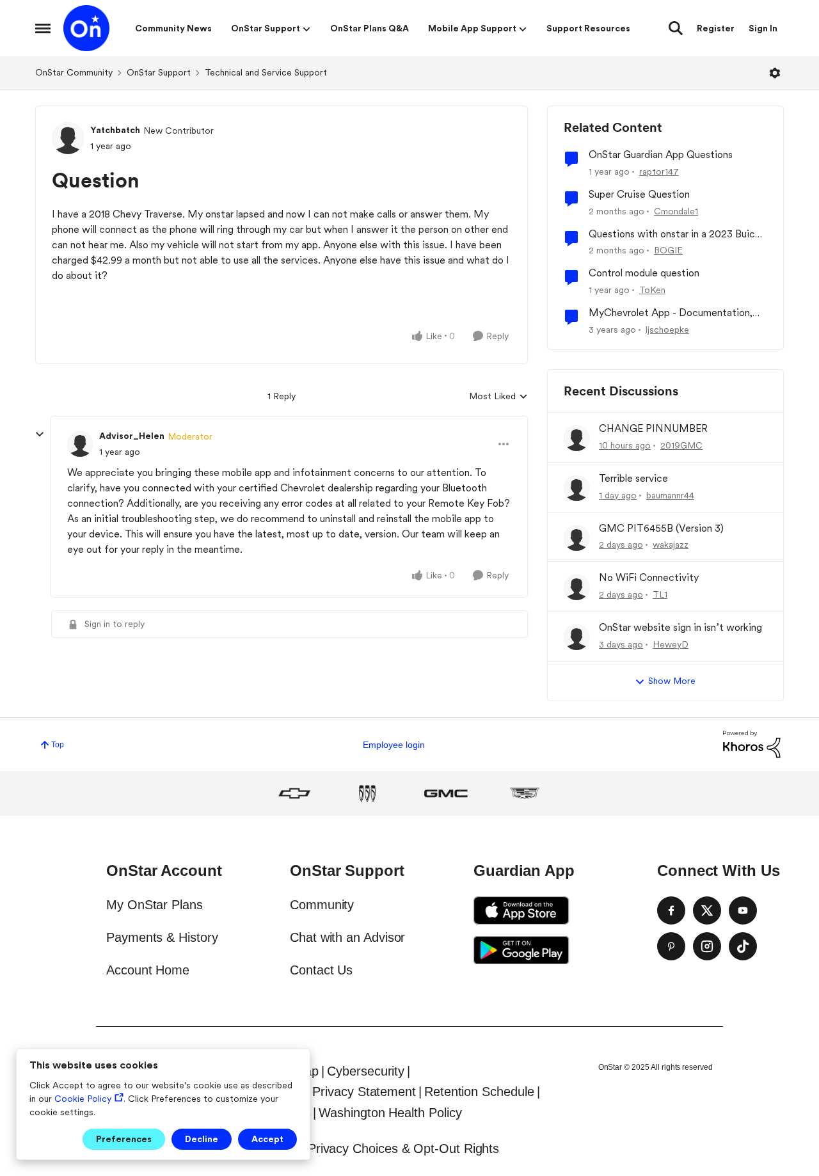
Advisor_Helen (131, 436)
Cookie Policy (82, 1098)
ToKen (652, 290)
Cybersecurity (365, 1071)
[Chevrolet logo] (294, 793)
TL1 (660, 594)
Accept (267, 1139)
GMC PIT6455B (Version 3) (661, 528)
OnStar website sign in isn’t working (680, 627)
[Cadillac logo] (524, 793)
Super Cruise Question (639, 194)
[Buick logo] (367, 793)
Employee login (394, 745)
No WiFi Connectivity (649, 577)
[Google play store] (521, 950)
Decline (201, 1139)
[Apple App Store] (521, 910)
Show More (672, 681)
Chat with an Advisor (347, 937)
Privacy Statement (364, 1092)
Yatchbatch (115, 130)
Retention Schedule (479, 1092)
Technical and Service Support (266, 72)
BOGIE (668, 250)
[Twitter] (707, 910)
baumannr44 (670, 495)
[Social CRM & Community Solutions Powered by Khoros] (752, 743)
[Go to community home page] (86, 28)
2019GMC (681, 445)
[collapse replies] (39, 434)
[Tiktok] (743, 946)
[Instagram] (707, 946)
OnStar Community (74, 72)
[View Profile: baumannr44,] (576, 488)
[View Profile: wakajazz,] (576, 538)
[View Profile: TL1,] (576, 587)
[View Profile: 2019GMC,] (576, 438)
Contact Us (321, 970)
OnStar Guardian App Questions (661, 154)
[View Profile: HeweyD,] (576, 637)
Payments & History (162, 937)
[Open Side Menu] (43, 28)
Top (57, 744)
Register (716, 28)
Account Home (147, 970)
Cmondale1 (676, 211)
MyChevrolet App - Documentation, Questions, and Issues (670, 313)
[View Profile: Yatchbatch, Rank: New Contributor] (68, 138)
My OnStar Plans (154, 905)
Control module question (644, 273)
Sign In (763, 28)
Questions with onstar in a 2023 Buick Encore (674, 234)
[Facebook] (671, 910)
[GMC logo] (446, 793)
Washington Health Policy (390, 1113)
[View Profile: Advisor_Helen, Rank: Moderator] (80, 444)
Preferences (124, 1139)
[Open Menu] (775, 73)
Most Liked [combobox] (498, 397)
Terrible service (633, 478)
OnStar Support (159, 72)
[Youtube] (743, 910)
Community (322, 905)
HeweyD (670, 644)
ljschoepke (667, 329)
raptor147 (659, 171)
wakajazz (670, 544)
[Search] (675, 28)
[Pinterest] (671, 946)
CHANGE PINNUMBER (653, 428)
